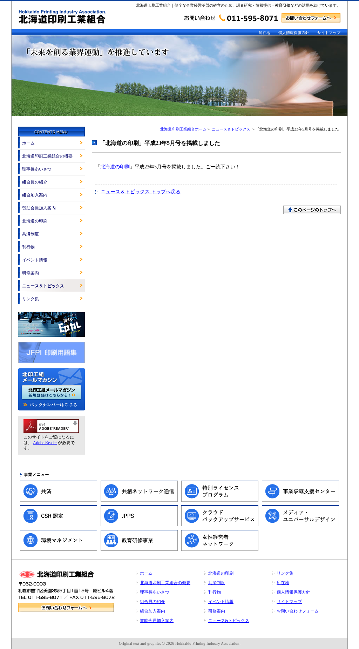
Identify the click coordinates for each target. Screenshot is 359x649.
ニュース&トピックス (228, 620)
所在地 (264, 33)
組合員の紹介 (34, 182)
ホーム (28, 143)
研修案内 (30, 272)
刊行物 (28, 247)
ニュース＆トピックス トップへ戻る (141, 191)
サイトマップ (328, 33)
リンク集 (30, 298)
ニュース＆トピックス (231, 129)
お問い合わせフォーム (298, 611)
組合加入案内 (34, 195)
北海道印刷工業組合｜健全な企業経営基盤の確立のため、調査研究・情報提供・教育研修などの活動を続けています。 (238, 5)
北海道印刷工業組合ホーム (183, 129)
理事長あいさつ (37, 169)
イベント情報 (34, 259)
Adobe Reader (45, 442)
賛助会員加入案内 (39, 208)
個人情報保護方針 (293, 33)
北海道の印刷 (115, 166)
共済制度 (30, 234)
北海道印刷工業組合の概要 (47, 156)
